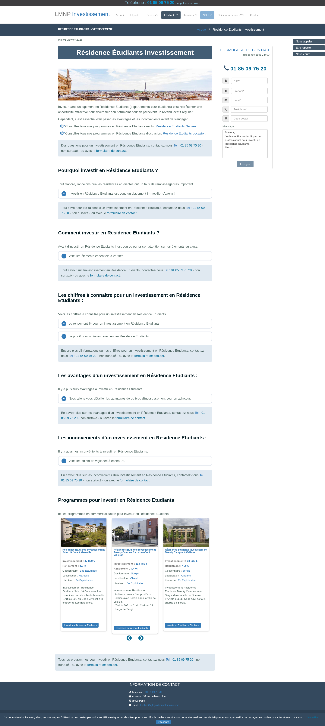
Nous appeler (304, 41)
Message (228, 126)
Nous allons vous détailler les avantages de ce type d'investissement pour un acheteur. (127, 398)
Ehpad (134, 15)
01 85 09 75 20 (160, 2)
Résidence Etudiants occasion (184, 133)
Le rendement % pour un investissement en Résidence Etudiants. (111, 323)
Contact (254, 15)
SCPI (206, 15)
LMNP (82, 14)
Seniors (151, 15)
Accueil (120, 15)
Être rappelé (303, 47)
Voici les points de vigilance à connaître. (94, 461)
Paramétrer (312, 717)
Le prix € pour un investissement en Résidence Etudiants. (106, 336)
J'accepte (163, 721)
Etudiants (170, 15)
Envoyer (245, 163)
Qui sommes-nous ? (230, 15)
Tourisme (189, 15)
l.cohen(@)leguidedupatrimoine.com (159, 705)
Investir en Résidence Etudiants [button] (80, 625)
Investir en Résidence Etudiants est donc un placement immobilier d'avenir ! (119, 193)
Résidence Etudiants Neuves (176, 126)
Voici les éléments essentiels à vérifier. (93, 256)
